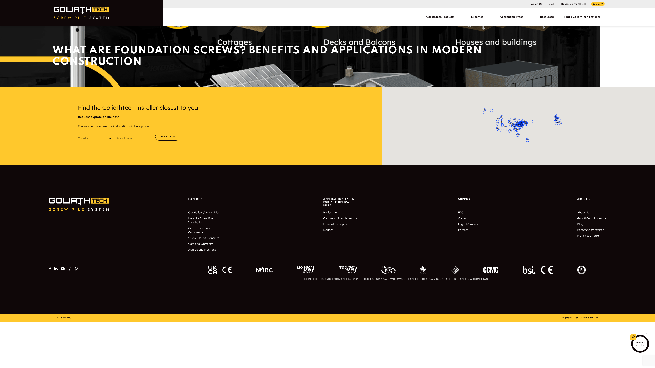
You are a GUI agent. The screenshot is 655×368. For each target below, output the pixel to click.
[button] (505, 127)
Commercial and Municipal (340, 218)
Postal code (124, 138)
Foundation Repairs (335, 224)
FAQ (461, 212)
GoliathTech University (591, 218)
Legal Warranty (468, 224)
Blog (551, 4)
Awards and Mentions (202, 249)
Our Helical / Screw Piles (204, 212)
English (596, 4)
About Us (536, 4)
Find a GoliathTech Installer (582, 16)
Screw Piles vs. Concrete (203, 238)
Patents (463, 230)
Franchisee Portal (588, 235)
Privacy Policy (64, 317)
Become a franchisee (573, 4)
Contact (463, 218)
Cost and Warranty (200, 244)
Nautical (328, 230)
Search (166, 137)
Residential (330, 212)
